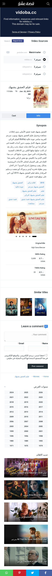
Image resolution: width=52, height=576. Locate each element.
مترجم (41, 203)
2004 (26, 426)
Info (38, 116)
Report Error (17, 41)
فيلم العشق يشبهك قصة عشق (32, 199)
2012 (11, 412)
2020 (41, 402)
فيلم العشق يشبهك (29, 191)
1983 (11, 441)
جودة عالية (19, 187)
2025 (26, 392)
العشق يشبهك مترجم (36, 187)
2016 (26, 407)
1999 (11, 431)
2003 (11, 426)
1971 (11, 446)
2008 (41, 421)
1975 (26, 446)
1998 (41, 436)
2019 (26, 402)
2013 (26, 412)
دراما (29, 98)
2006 (11, 421)
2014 (41, 412)
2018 (11, 402)
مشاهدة (31, 203)
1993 (41, 441)
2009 (11, 417)
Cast (14, 116)
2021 (11, 397)
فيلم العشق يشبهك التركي (34, 195)
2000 (26, 431)
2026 (41, 392)
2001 (41, 431)
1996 (26, 436)
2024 (11, 392)
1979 (41, 446)
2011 (41, 417)
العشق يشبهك (17, 183)
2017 (41, 407)
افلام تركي (31, 183)
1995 (11, 436)
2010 (26, 417)
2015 (42, 183)
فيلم (42, 191)
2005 (41, 426)
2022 (26, 397)
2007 (26, 421)
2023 (41, 397)
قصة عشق (13, 199)
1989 (26, 441)
